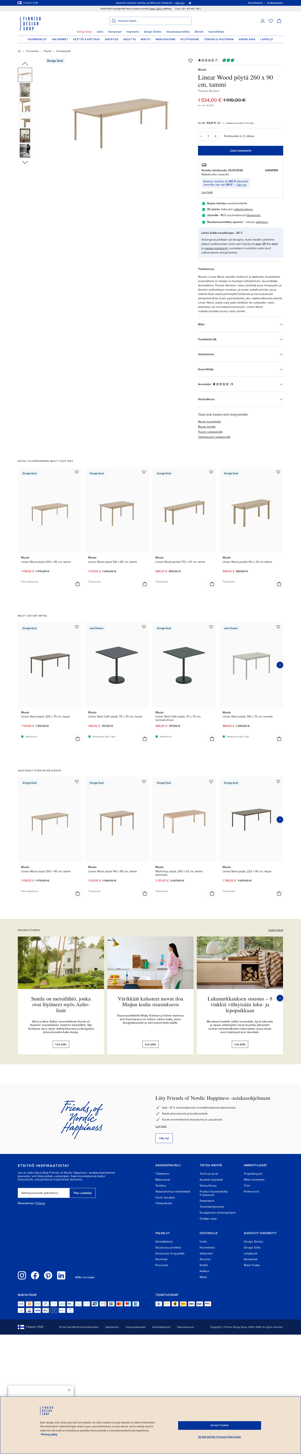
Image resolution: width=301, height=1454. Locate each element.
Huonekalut (37, 39)
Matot (146, 39)
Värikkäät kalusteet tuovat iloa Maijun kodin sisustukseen (150, 1001)
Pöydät (47, 51)
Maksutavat (162, 1179)
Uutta (100, 31)
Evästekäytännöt (161, 1327)
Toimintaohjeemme (212, 1206)
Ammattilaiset (164, 1241)
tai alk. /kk (209, 123)
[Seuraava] (280, 998)
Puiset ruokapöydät (210, 432)
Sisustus (111, 39)
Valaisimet (60, 39)
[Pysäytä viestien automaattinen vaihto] (190, 3)
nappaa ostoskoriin (216, 248)
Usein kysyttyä (165, 1197)
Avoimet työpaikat (211, 1179)
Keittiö (204, 1265)
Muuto (202, 69)
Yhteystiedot (163, 1203)
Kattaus (204, 1271)
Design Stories (153, 31)
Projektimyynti (253, 1173)
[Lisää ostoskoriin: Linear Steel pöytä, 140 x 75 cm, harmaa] (279, 739)
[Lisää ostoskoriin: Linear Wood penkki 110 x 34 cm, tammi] (279, 584)
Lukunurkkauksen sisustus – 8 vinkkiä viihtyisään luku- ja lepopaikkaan (240, 1004)
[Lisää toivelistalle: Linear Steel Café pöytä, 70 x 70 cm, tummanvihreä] (211, 626)
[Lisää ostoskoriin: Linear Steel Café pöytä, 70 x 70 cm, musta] (145, 739)
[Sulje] (69, 1390)
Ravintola (161, 1259)
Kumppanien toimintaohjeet (217, 1212)
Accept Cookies (219, 1425)
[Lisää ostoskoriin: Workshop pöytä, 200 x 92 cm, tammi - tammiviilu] (212, 893)
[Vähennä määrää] (201, 136)
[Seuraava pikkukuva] (25, 162)
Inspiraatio (132, 31)
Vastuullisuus (208, 1185)
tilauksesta (253, 215)
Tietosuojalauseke (136, 1327)
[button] (263, 20)
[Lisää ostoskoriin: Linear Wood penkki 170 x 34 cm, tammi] (212, 584)
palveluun (262, 222)
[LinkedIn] (61, 1275)
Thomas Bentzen (209, 91)
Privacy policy (49, 1434)
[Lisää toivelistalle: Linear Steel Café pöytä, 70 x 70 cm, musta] (143, 626)
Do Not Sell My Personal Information (79, 1327)
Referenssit (251, 1191)
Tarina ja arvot (209, 1173)
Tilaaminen (162, 1173)
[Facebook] (35, 1275)
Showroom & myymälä (169, 1253)
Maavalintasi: (26, 1203)
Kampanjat (114, 31)
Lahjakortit (250, 1253)
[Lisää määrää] (215, 136)
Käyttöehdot (112, 1327)
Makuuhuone (166, 39)
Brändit (199, 31)
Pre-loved (161, 1265)
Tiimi (247, 1185)
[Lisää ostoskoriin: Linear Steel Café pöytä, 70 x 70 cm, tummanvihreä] (212, 739)
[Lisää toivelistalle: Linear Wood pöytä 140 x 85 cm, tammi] (143, 471)
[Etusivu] (19, 51)
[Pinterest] (48, 1275)
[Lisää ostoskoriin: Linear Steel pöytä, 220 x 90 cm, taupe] (279, 893)
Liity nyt (241, 184)
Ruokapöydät (64, 51)
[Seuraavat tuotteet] (280, 665)
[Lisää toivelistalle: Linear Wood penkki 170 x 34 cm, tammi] (211, 471)
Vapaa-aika (247, 39)
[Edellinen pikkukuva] (25, 64)
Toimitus (160, 1185)
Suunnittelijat (216, 31)
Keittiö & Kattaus (86, 39)
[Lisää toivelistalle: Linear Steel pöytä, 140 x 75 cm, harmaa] (278, 626)
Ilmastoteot (207, 1201)
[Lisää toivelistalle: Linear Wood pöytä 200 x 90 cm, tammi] (76, 471)
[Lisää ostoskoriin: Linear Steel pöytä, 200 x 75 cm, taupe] (78, 739)
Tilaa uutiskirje (82, 1193)
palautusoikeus (243, 209)
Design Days (84, 31)
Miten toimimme (254, 1179)
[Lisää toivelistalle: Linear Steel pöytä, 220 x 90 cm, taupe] (278, 781)
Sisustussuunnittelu (178, 31)
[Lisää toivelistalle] (190, 60)
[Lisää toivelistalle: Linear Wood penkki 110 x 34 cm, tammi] (278, 471)
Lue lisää (160, 1126)
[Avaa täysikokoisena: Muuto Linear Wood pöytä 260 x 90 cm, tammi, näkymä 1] (120, 115)
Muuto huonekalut (209, 421)
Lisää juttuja (275, 930)
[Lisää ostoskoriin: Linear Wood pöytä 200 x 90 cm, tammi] (78, 584)
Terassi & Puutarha (219, 39)
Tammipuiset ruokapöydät (214, 437)
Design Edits (252, 1247)
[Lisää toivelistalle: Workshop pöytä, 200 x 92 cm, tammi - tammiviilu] (211, 781)
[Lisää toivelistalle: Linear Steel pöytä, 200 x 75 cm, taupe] (76, 626)
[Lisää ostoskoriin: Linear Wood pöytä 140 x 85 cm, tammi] (145, 584)
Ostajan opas (208, 1218)
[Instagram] (22, 1275)
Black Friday (252, 1265)
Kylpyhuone (190, 39)
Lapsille (266, 39)
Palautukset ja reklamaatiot (172, 1191)
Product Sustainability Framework (214, 1193)
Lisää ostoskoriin (240, 150)
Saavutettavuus (185, 1327)
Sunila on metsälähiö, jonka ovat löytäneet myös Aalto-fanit (61, 1004)
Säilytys (129, 39)
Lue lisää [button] (207, 192)
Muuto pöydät (206, 426)
